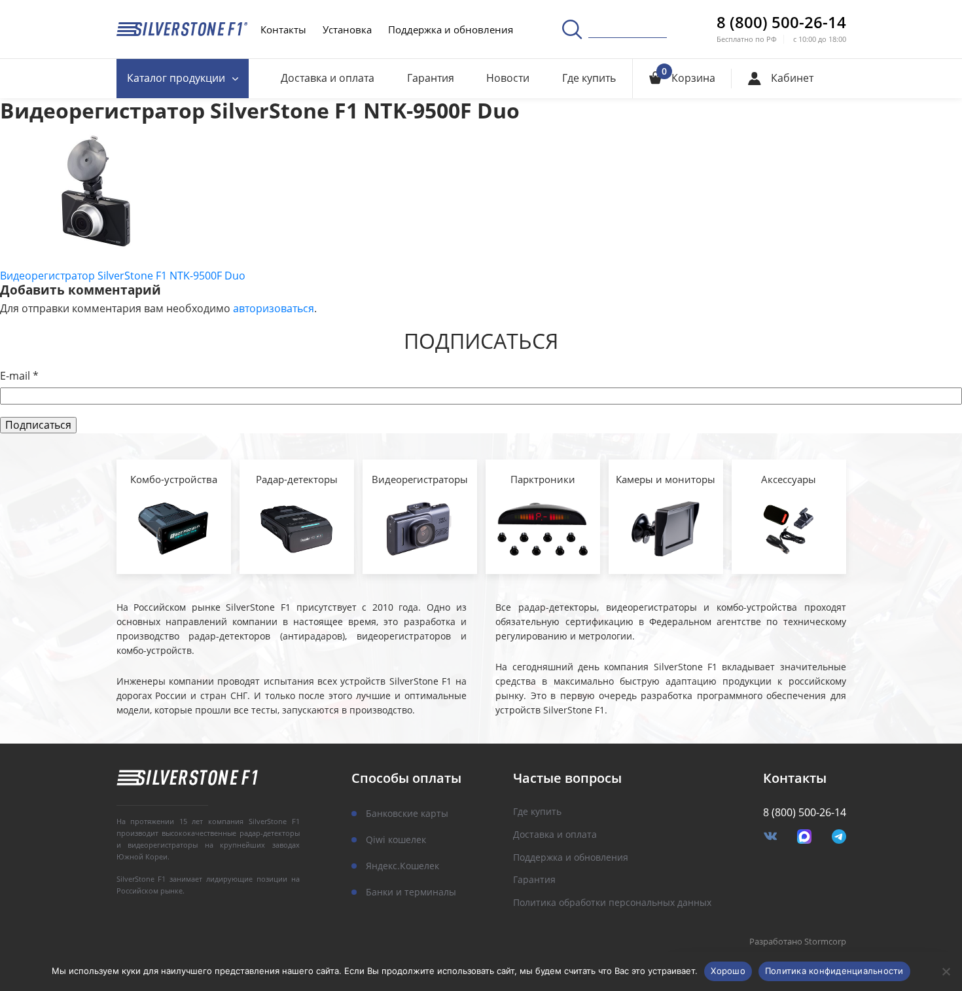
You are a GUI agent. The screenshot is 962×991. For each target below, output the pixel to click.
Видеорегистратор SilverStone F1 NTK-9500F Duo (122, 275)
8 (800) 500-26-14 (781, 22)
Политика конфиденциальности (834, 970)
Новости (507, 78)
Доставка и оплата (327, 78)
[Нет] (945, 971)
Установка (347, 29)
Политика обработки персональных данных (612, 903)
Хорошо (728, 970)
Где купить (589, 78)
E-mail (19, 376)
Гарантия (430, 78)
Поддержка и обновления (450, 29)
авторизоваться (273, 308)
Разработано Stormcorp (797, 942)
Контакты (283, 29)
